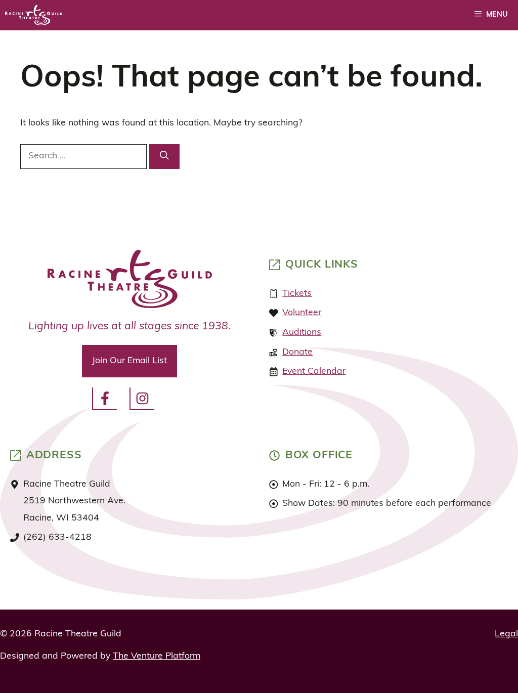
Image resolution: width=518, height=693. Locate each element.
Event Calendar (314, 371)
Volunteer (301, 313)
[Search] (164, 156)
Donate (297, 352)
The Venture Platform (156, 656)
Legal (506, 634)
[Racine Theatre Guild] (33, 15)
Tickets (297, 293)
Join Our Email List (129, 361)
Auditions (301, 332)
